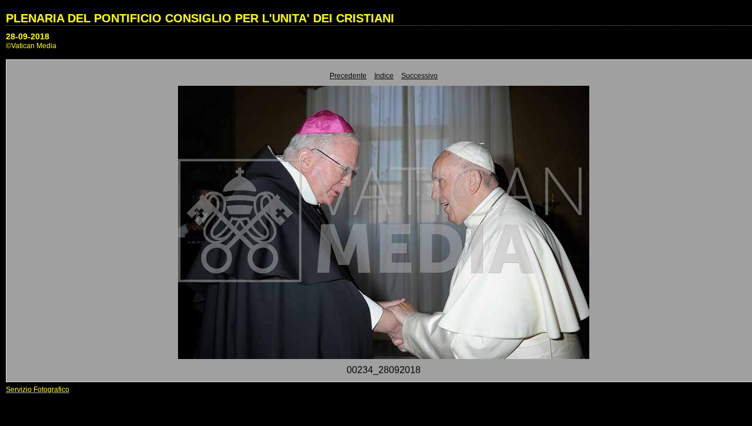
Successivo (419, 76)
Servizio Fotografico (37, 389)
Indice (384, 76)
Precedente (348, 76)
